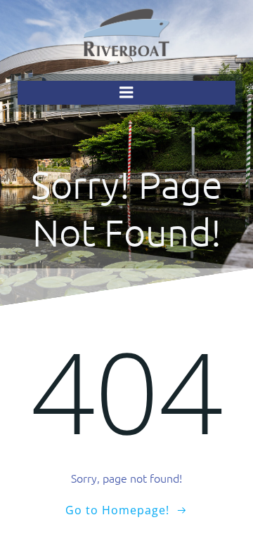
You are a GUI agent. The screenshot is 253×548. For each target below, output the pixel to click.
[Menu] (126, 93)
